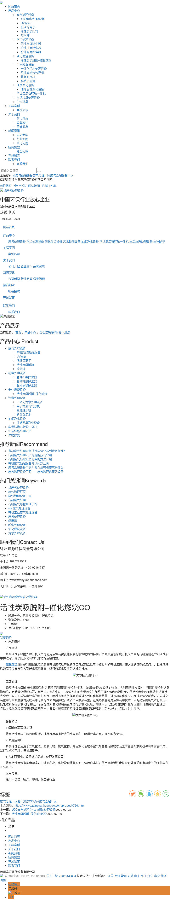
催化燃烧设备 (25, 56)
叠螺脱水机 (28, 77)
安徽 (130, 876)
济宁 (150, 876)
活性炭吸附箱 (29, 31)
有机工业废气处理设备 (22, 512)
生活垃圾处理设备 (28, 97)
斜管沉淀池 (28, 81)
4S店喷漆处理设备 (33, 19)
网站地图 (34, 186)
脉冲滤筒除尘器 (31, 52)
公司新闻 (22, 135)
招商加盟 (14, 147)
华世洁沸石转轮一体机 (31, 93)
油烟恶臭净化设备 (32, 89)
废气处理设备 (25, 14)
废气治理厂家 (41, 175)
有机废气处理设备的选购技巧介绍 (30, 455)
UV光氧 (25, 23)
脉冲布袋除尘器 (31, 43)
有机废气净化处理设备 (22, 504)
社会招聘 (22, 151)
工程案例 (14, 106)
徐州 (117, 876)
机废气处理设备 (22, 175)
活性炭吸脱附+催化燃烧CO (29, 814)
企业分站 (20, 186)
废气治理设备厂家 (61, 175)
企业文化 (22, 122)
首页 (18, 332)
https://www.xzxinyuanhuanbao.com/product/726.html (49, 805)
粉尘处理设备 (25, 39)
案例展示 (22, 110)
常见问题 (22, 143)
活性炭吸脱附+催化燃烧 (36, 60)
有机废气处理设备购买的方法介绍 (30, 459)
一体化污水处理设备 (34, 68)
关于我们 (14, 114)
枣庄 (144, 876)
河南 (3, 880)
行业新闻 (22, 139)
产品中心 (14, 10)
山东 (137, 876)
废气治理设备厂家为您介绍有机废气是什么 (35, 467)
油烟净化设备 (25, 85)
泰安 (157, 876)
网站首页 (14, 6)
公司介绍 (22, 118)
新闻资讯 (14, 130)
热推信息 (6, 186)
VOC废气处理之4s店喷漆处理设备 (34, 809)
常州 (124, 876)
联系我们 (14, 159)
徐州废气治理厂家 (45, 801)
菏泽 (163, 876)
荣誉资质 (22, 126)
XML (54, 186)
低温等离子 (28, 27)
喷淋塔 (25, 35)
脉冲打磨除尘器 (31, 48)
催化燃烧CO (25, 801)
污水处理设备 (25, 64)
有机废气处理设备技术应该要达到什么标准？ (37, 451)
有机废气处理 (17, 500)
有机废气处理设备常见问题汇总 (28, 463)
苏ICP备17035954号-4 (61, 876)
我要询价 (6, 637)
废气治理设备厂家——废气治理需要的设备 (35, 471)
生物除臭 (22, 101)
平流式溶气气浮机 (32, 72)
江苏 (110, 876)
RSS (45, 186)
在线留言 (14, 155)
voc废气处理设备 (19, 508)
